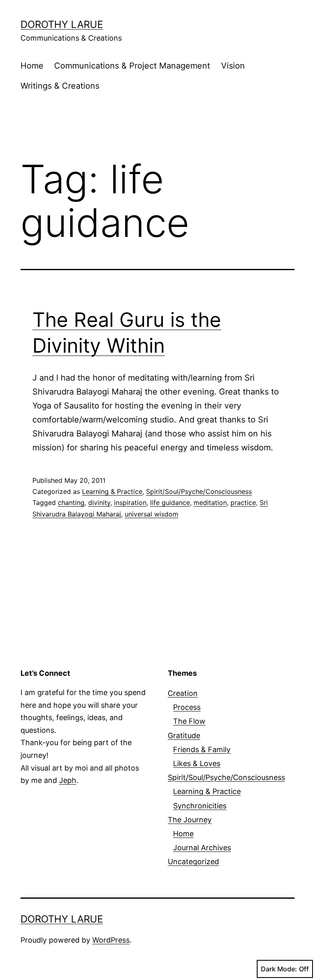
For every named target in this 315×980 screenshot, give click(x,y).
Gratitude (184, 735)
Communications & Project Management (132, 66)
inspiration (130, 502)
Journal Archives (202, 847)
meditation (210, 502)
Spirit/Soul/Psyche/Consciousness (199, 491)
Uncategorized (193, 861)
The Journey (190, 819)
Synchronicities (199, 805)
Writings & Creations (60, 86)
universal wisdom (151, 514)
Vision (233, 66)
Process (187, 707)
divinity (99, 502)
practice (243, 502)
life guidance (170, 502)
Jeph (67, 780)
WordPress (111, 940)
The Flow (189, 721)
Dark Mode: (279, 969)
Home (32, 66)
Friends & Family (202, 749)
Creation (183, 693)
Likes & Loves (196, 763)
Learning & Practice (112, 491)
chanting (71, 502)
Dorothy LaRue (62, 24)
